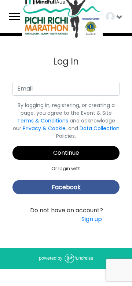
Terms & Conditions (42, 120)
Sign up (91, 219)
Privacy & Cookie (44, 128)
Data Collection (100, 128)
